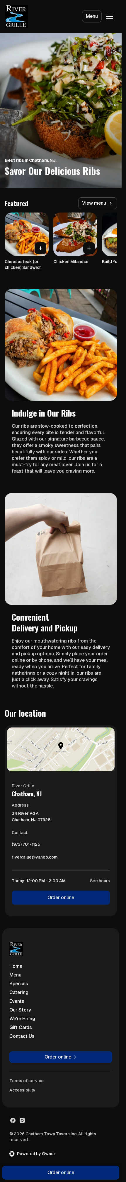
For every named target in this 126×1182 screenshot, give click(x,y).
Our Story (20, 1010)
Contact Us (22, 1036)
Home (15, 966)
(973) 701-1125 (26, 846)
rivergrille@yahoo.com (35, 858)
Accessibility (22, 1090)
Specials (18, 984)
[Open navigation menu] (109, 16)
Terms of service (26, 1080)
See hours (100, 880)
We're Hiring (22, 1019)
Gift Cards (20, 1027)
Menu (92, 16)
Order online (60, 897)
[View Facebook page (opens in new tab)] (12, 1120)
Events (16, 1001)
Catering (18, 992)
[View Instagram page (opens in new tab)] (22, 1120)
